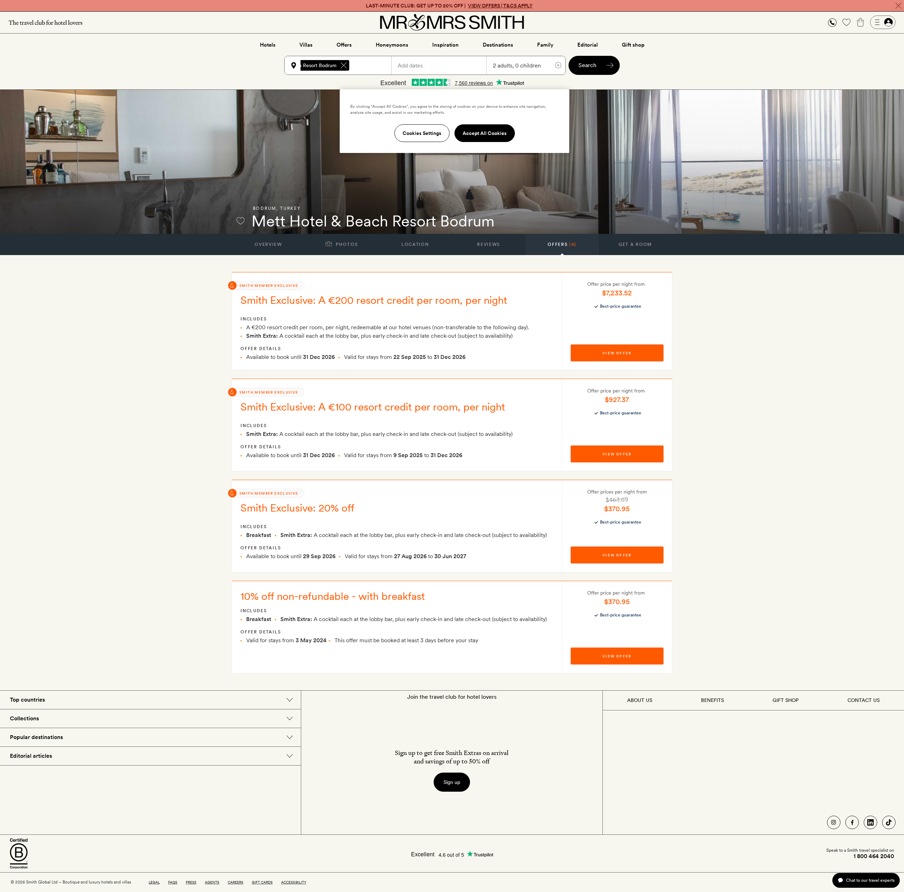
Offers (344, 45)
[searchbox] (374, 65)
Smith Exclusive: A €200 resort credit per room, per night (373, 300)
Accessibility (293, 882)
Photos (346, 244)
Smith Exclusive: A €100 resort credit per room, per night (372, 406)
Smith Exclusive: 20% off (297, 507)
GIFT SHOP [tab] (785, 700)
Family (545, 45)
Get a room (635, 244)
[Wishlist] (846, 22)
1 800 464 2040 (874, 856)
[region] (454, 121)
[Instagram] (833, 822)
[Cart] (860, 22)
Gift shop (633, 45)
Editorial (587, 45)
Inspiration (445, 45)
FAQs (172, 882)
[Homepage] (452, 22)
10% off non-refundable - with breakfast (332, 596)
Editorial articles (31, 755)
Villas (306, 45)
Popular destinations (36, 737)
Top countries (27, 699)
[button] (832, 22)
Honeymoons (392, 45)
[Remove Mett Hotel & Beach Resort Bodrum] (343, 65)
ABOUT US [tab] (639, 700)
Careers (235, 882)
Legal (154, 882)
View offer (616, 353)
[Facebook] (852, 822)
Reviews (488, 244)
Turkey (290, 208)
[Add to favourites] (240, 221)
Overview (268, 244)
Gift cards (262, 882)
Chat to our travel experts (870, 880)
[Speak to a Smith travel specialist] (832, 22)
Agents (212, 882)
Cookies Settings (422, 133)
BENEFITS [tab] (712, 700)
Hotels (267, 45)
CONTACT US (864, 700)
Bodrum (264, 208)
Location (415, 244)
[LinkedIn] (870, 822)
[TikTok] (889, 822)
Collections (24, 718)
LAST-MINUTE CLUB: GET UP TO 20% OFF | (449, 5)
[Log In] (883, 22)
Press (191, 882)
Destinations (498, 45)
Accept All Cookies (485, 133)
